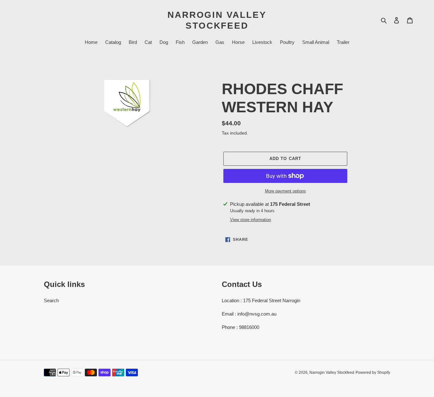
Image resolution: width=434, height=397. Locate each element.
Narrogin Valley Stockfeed (216, 20)
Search (51, 300)
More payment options (285, 191)
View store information (250, 219)
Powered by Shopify (373, 372)
